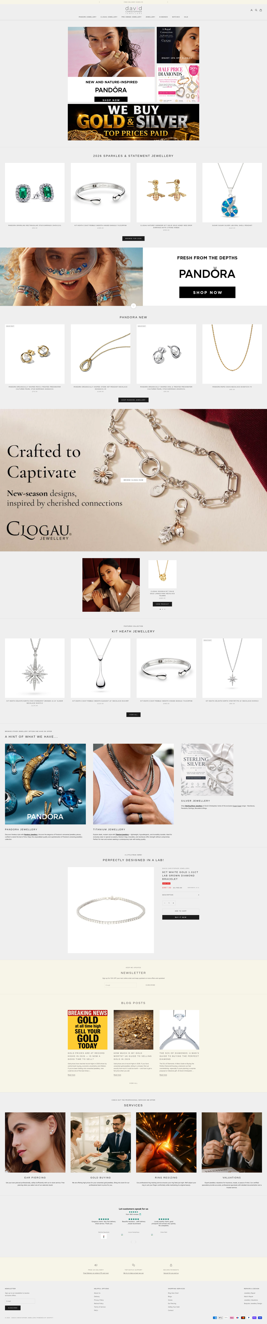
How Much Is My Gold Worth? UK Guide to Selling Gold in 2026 (133, 1056)
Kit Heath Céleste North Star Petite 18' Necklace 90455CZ (232, 701)
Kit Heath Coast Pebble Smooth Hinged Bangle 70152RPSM (101, 225)
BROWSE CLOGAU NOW (133, 480)
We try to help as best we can (133, 1273)
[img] (133, 1212)
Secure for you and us (171, 1273)
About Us (97, 1293)
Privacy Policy (99, 1300)
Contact (170, 1310)
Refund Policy (98, 1303)
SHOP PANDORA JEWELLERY (133, 400)
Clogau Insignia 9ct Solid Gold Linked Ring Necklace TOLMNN (162, 593)
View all (133, 714)
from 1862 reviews (132, 1214)
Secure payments (171, 1270)
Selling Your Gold (173, 1307)
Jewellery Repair (249, 1293)
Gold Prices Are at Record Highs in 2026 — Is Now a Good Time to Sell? (86, 1056)
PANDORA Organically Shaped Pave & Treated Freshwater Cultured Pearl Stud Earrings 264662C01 (35, 388)
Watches (176, 17)
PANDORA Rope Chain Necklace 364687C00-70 (232, 387)
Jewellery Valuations (251, 1300)
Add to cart (181, 911)
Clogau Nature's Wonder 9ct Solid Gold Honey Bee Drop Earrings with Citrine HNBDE (166, 226)
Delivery (97, 1296)
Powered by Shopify (45, 1317)
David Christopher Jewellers (175, 868)
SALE (186, 17)
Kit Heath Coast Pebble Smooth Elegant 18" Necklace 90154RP (100, 701)
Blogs (170, 1296)
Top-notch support (133, 1270)
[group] (133, 277)
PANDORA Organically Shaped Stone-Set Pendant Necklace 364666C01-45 (100, 388)
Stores (170, 1300)
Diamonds (163, 17)
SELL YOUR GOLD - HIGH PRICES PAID (133, 2)
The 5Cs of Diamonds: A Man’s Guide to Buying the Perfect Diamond (179, 1056)
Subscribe (150, 985)
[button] (131, 1241)
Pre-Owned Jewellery (132, 17)
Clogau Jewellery (109, 17)
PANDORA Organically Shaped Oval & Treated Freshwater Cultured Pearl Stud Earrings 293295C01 (166, 388)
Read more (71, 1075)
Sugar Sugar (237, 806)
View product (162, 604)
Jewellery (150, 17)
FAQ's (96, 1310)
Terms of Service (100, 1307)
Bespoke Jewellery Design (253, 1303)
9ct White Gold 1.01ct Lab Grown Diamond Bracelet (180, 875)
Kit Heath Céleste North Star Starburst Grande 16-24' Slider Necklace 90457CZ (35, 702)
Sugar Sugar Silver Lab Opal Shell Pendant (232, 225)
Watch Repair (248, 1296)
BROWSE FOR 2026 (133, 238)
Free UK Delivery (96, 1270)
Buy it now (180, 917)
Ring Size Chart (173, 1293)
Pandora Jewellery (88, 17)
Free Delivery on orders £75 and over (96, 1273)
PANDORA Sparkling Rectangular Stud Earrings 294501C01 (34, 225)
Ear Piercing (172, 1303)
